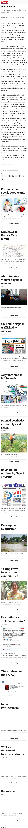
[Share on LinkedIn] (12, 176)
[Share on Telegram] (19, 176)
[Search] (22, 2)
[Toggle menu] (25, 2)
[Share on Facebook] (6, 176)
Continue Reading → (14, 223)
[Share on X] (2, 176)
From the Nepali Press (7, 15)
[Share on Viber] (23, 176)
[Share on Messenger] (9, 176)
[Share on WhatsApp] (16, 176)
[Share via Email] (2, 179)
